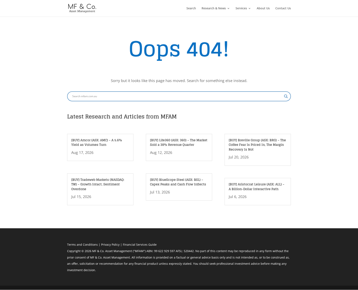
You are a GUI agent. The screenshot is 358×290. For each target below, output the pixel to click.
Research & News (214, 8)
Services (241, 8)
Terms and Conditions (82, 245)
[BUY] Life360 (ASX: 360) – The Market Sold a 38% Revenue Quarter (178, 142)
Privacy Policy (110, 245)
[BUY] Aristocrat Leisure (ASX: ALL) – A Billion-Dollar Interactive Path (256, 186)
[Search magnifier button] (286, 96)
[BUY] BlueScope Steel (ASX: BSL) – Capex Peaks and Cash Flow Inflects (178, 182)
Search (191, 8)
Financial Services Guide (140, 245)
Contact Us (283, 8)
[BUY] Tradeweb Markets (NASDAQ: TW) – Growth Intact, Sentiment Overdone (97, 184)
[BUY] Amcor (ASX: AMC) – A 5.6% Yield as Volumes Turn (96, 142)
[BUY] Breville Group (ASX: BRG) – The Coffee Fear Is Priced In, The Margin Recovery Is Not (257, 144)
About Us (263, 8)
